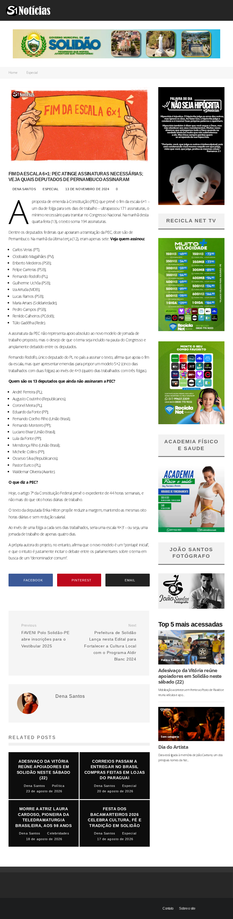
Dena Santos (23, 189)
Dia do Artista (173, 747)
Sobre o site (187, 908)
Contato (168, 908)
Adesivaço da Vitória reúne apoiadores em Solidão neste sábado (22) (190, 676)
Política (165, 660)
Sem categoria (170, 737)
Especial (51, 189)
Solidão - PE (178, 660)
